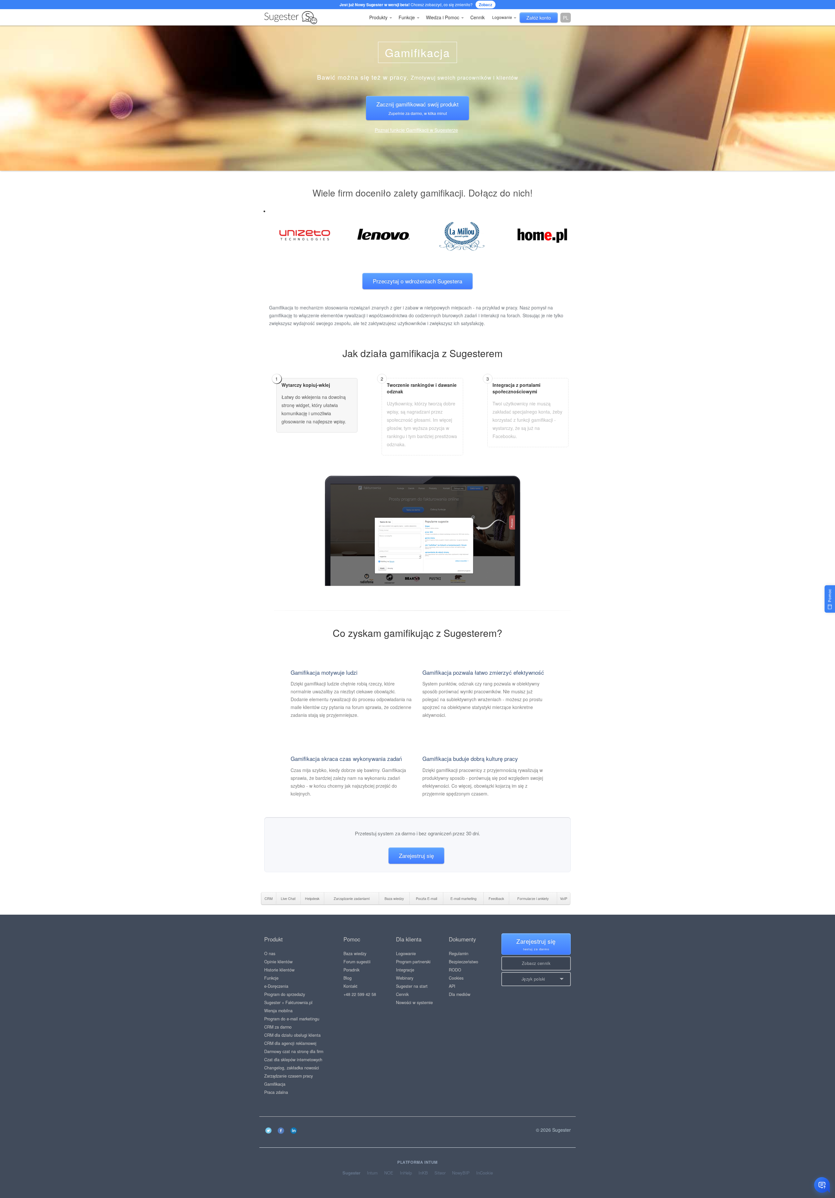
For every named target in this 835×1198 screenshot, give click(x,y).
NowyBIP (461, 1173)
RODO (455, 970)
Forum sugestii (357, 962)
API (452, 986)
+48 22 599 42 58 (359, 994)
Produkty (379, 17)
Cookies (456, 978)
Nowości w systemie (414, 1002)
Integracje (405, 970)
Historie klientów (279, 970)
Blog (347, 978)
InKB (423, 1173)
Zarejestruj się (416, 855)
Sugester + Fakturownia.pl (288, 1002)
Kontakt (350, 986)
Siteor (440, 1173)
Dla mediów (459, 994)
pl (566, 17)
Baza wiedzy (354, 953)
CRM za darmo (278, 1027)
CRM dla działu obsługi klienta (292, 1035)
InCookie (484, 1173)
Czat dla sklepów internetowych (293, 1060)
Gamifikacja (274, 1084)
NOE (388, 1173)
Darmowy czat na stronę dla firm (293, 1051)
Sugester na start (412, 986)
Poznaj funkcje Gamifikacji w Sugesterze (416, 130)
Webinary (404, 978)
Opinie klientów (278, 962)
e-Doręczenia (276, 986)
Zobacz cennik (536, 963)
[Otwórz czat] (822, 1185)
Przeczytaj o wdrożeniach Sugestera (417, 281)
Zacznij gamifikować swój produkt (417, 108)
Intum (372, 1173)
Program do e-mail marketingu (291, 1019)
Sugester (351, 1173)
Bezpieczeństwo (463, 962)
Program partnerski (413, 962)
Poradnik (351, 970)
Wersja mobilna (278, 1011)
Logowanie (502, 17)
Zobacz (485, 5)
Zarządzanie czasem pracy (288, 1076)
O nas (269, 953)
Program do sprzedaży (284, 994)
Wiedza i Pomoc (443, 17)
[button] (536, 979)
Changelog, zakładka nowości (291, 1068)
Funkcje (407, 17)
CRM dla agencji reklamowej (290, 1043)
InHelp (406, 1173)
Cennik (477, 17)
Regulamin (458, 953)
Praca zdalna (276, 1092)
